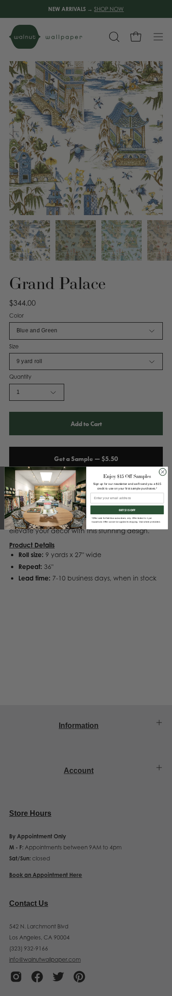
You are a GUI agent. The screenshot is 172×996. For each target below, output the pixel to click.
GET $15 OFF (127, 510)
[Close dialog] (162, 472)
